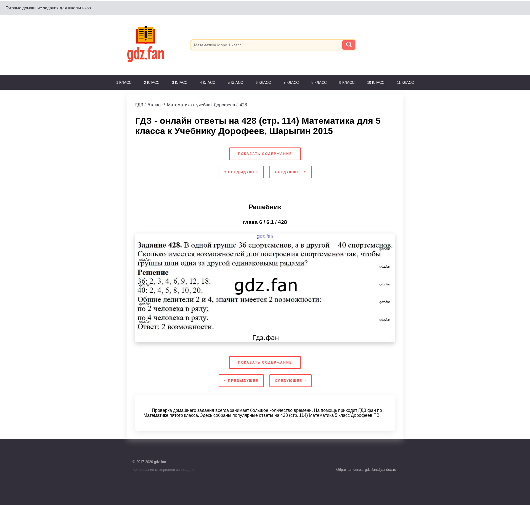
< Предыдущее (241, 172)
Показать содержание (265, 154)
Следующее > (290, 172)
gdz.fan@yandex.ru (380, 470)
